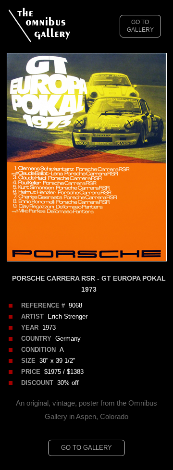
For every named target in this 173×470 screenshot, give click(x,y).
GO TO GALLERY (140, 26)
